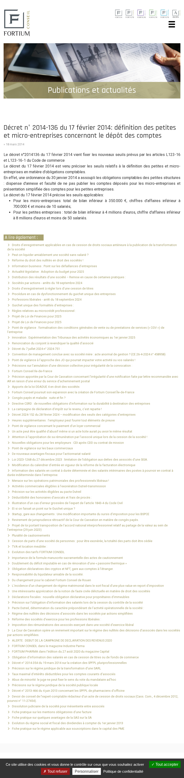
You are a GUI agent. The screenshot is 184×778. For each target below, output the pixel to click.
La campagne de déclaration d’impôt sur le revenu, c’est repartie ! (57, 409)
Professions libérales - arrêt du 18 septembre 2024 (46, 299)
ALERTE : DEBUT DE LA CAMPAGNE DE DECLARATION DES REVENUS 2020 (62, 640)
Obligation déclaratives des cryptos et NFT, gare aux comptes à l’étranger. (62, 569)
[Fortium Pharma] (153, 13)
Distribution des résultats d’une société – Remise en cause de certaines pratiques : (69, 277)
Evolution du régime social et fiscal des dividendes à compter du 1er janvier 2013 (67, 723)
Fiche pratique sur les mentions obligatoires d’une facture (52, 712)
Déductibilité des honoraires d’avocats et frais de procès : (52, 497)
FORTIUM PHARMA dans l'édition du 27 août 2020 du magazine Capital (60, 651)
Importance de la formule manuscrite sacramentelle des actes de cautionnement (67, 558)
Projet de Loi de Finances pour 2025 (36, 316)
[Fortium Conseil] (118, 13)
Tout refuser (56, 771)
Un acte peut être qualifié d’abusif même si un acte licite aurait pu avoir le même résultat (72, 431)
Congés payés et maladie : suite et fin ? (38, 398)
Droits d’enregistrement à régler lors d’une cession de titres (52, 288)
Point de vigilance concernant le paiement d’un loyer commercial (56, 426)
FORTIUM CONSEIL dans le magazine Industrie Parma (48, 646)
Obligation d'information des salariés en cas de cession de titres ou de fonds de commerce (75, 657)
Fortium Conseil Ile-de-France (32, 371)
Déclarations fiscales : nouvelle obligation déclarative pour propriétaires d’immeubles (70, 597)
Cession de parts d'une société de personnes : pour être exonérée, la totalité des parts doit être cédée (82, 541)
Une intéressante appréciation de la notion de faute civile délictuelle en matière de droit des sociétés (81, 591)
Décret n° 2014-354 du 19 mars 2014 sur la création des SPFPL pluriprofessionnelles (69, 663)
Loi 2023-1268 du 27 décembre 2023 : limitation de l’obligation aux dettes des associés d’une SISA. (80, 459)
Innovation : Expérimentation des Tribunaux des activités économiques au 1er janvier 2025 (73, 337)
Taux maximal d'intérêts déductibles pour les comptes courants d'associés (63, 674)
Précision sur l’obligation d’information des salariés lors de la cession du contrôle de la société (77, 602)
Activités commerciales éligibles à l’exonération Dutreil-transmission (59, 486)
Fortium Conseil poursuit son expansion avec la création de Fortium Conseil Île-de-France (73, 392)
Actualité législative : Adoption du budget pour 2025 (48, 271)
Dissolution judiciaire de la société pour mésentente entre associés (58, 706)
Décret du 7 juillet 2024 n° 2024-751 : (36, 349)
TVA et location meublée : (29, 546)
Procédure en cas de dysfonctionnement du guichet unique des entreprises (64, 294)
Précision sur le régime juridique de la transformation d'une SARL (56, 668)
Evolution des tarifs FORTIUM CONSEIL (38, 552)
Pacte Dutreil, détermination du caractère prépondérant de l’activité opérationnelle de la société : (78, 608)
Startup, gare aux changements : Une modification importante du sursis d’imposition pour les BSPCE (80, 514)
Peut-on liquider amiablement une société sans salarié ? (50, 255)
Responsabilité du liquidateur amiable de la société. (47, 574)
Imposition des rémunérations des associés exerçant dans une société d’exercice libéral (73, 625)
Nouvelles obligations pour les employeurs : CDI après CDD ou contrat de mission (68, 443)
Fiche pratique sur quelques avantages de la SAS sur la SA (52, 717)
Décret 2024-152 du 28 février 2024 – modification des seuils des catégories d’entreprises (74, 414)
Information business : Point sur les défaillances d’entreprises (54, 266)
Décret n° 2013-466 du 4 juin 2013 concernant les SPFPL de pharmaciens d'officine (68, 690)
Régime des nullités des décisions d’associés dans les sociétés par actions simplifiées (72, 613)
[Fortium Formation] (165, 13)
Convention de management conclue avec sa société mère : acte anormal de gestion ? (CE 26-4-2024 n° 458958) (89, 354)
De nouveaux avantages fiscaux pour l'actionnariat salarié (51, 454)
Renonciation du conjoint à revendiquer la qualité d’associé (52, 343)
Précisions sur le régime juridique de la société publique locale (55, 685)
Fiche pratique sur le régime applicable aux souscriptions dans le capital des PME (68, 728)
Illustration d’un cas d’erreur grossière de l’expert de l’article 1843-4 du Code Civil (67, 503)
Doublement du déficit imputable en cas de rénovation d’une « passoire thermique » (69, 563)
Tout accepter (166, 764)
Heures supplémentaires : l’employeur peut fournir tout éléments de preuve (63, 420)
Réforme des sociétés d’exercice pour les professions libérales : (56, 619)
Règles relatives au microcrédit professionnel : (44, 311)
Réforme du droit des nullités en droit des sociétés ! (47, 260)
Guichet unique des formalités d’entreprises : (43, 305)
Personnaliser (86, 771)
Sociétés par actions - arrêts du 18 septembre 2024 (47, 283)
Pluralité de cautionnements (31, 535)
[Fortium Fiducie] (141, 13)
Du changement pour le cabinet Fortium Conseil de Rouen (51, 580)
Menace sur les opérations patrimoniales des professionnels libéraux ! (60, 480)
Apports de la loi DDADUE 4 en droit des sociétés (46, 387)
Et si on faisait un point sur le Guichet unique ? (43, 508)
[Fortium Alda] (176, 13)
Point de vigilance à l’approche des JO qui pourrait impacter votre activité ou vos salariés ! (73, 360)
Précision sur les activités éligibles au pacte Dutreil (46, 492)
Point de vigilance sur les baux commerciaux (42, 448)
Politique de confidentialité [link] (123, 771)
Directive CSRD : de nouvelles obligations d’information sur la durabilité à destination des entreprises (81, 403)
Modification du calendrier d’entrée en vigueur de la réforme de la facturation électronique (73, 465)
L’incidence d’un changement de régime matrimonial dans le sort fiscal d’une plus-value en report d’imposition (88, 585)
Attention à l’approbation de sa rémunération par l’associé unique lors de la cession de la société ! (79, 437)
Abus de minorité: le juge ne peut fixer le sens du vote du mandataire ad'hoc (64, 679)
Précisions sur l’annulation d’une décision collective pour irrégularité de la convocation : (72, 365)
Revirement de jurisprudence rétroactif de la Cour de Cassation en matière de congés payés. (75, 520)
